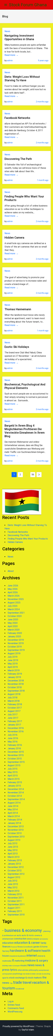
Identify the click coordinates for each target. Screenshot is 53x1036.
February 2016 (15, 745)
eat (41, 939)
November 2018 (16, 684)
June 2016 (13, 738)
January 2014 (14, 823)
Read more (10, 55)
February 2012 (15, 894)
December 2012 (16, 867)
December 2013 (16, 826)
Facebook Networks (17, 118)
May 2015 (13, 772)
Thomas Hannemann (18, 309)
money (5, 965)
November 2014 (16, 792)
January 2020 (14, 636)
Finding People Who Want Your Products (28, 538)
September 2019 (16, 650)
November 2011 (16, 897)
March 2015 (14, 779)
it (13, 960)
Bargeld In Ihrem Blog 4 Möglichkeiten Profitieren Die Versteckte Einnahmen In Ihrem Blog (25, 431)
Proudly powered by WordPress (18, 1026)
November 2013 (16, 830)
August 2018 (14, 694)
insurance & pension (17, 956)
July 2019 (12, 657)
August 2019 (14, 653)
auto (19, 935)
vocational (20, 989)
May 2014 (13, 809)
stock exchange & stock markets (25, 977)
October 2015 (15, 758)
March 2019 (14, 670)
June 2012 (13, 884)
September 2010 (16, 914)
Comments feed (16, 1008)
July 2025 (12, 606)
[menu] (5, 4)
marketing (19, 960)
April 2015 (13, 775)
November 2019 (16, 643)
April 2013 (13, 853)
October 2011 (15, 901)
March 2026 (14, 595)
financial (14, 947)
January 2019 (14, 677)
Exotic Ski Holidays (17, 347)
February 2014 (15, 819)
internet (32, 955)
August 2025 (14, 602)
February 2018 (15, 704)
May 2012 (13, 887)
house (5, 955)
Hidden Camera (14, 237)
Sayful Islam (28, 1029)
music (23, 965)
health (45, 950)
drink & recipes (33, 939)
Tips (11, 983)
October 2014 (15, 796)
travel (26, 982)
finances (6, 946)
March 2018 (14, 701)
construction (20, 938)
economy (45, 939)
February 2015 (15, 782)
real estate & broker (29, 974)
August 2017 (14, 711)
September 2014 (16, 799)
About (11, 571)
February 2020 (15, 633)
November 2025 (16, 599)
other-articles (23, 970)
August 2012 (14, 877)
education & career (27, 942)
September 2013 (16, 836)
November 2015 (16, 755)
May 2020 (13, 623)
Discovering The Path (18, 159)
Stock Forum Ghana (28, 4)
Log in (11, 1001)
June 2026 (13, 585)
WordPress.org (15, 1011)
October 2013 (15, 833)
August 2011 (14, 908)
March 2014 (14, 816)
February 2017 (15, 721)
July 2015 (12, 768)
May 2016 (13, 741)
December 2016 (16, 728)
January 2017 (14, 724)
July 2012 (12, 880)
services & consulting (43, 974)
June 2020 (13, 619)
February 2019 (15, 673)
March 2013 (14, 857)
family (43, 943)
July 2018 (12, 697)
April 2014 (13, 813)
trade (17, 982)
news (30, 965)
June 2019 (13, 660)
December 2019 (16, 640)
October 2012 (15, 870)
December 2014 (16, 789)
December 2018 (16, 680)
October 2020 (15, 616)
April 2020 (13, 626)
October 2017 (15, 707)
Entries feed (14, 1004)
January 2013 (14, 863)
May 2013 (13, 850)
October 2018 (15, 687)
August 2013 (14, 840)
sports (5, 978)
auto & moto (28, 935)
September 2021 (16, 612)
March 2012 (14, 891)
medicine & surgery (36, 960)
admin (10, 60)
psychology (17, 974)
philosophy (33, 970)
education (8, 942)
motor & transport (14, 966)
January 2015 (14, 785)
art (15, 935)
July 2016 (12, 735)
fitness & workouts (25, 947)
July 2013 (12, 843)
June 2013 (13, 846)
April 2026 (13, 592)
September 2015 (16, 762)
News (7, 31)
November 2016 (16, 731)
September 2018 (16, 690)
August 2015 (14, 765)
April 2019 (13, 667)
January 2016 (14, 748)
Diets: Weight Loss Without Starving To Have (22, 78)
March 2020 (14, 629)
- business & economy (22, 930)
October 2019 (15, 646)
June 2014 (13, 806)
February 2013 (15, 860)
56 (33, 474)
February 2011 (15, 911)
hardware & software (25, 951)
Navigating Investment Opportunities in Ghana (19, 37)
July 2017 (12, 714)
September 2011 (16, 904)
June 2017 (13, 718)
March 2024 (14, 609)
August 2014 (14, 802)
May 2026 (13, 589)
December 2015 (16, 751)
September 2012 (16, 874)
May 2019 (13, 663)
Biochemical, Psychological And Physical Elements (25, 386)
